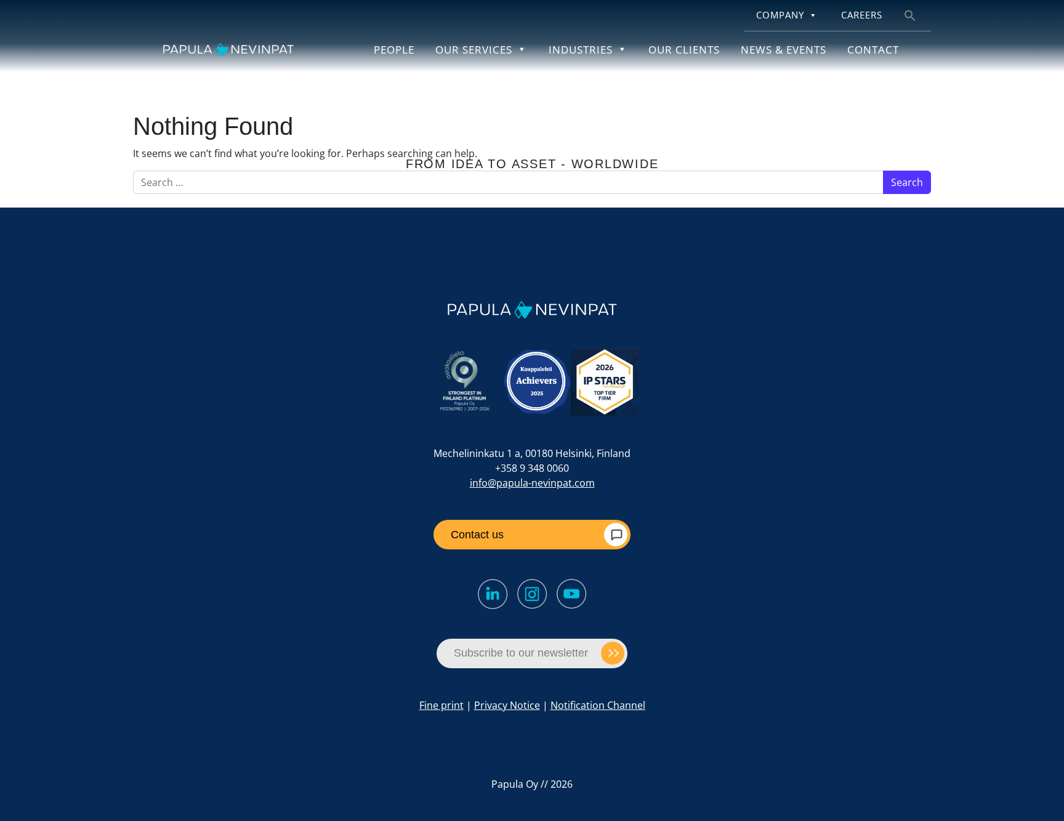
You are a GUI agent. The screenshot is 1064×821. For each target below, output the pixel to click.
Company (780, 15)
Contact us (477, 534)
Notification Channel (597, 705)
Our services (473, 49)
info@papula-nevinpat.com (532, 483)
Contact (873, 49)
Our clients (684, 49)
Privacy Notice (507, 705)
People (394, 49)
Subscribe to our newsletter (521, 653)
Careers (861, 15)
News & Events (783, 49)
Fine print (441, 705)
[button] (910, 14)
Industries (581, 49)
